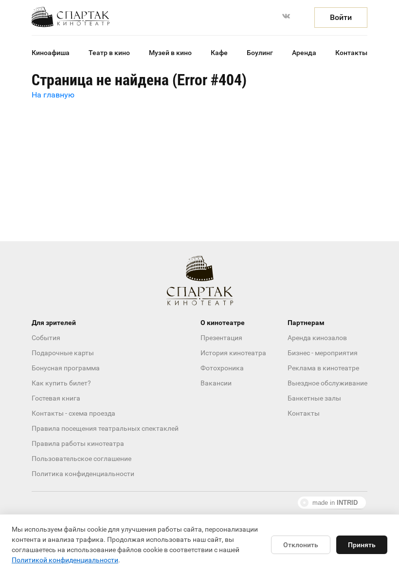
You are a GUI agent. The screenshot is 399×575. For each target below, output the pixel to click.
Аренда (304, 53)
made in (335, 502)
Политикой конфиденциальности (65, 560)
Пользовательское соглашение (81, 458)
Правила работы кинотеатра (78, 443)
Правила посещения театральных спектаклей (105, 428)
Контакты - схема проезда (73, 413)
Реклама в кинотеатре (323, 368)
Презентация (221, 338)
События (46, 338)
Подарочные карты (63, 353)
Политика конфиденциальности (83, 474)
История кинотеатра (233, 353)
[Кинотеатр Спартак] (70, 17)
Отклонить (300, 545)
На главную (53, 94)
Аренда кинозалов (317, 338)
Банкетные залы (314, 398)
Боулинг (260, 53)
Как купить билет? (61, 383)
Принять (362, 545)
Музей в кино (170, 53)
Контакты (351, 53)
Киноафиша (51, 53)
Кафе (219, 53)
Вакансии (216, 383)
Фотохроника (222, 368)
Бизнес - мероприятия (323, 353)
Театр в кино (109, 53)
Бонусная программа (66, 368)
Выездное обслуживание (327, 383)
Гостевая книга (56, 398)
